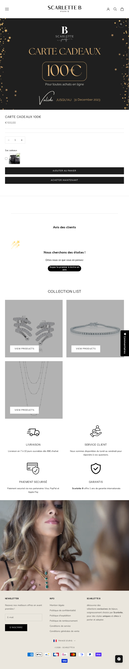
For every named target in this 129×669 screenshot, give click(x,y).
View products (24, 348)
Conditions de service (60, 626)
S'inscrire (16, 627)
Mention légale (57, 605)
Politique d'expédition (60, 615)
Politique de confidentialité (63, 610)
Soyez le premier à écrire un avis (64, 268)
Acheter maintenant (64, 180)
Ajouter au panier (64, 170)
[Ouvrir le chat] (119, 659)
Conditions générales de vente (64, 631)
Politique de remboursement (64, 620)
